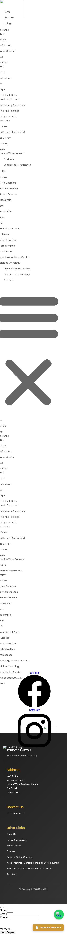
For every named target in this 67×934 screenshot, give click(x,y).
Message (5, 929)
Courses (11, 851)
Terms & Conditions (17, 840)
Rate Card (12, 874)
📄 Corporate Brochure (48, 927)
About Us (11, 834)
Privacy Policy (14, 845)
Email (3, 914)
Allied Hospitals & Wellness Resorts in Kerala (30, 868)
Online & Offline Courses (19, 857)
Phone (4, 917)
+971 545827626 (15, 813)
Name (4, 910)
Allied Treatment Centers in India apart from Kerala (33, 862)
